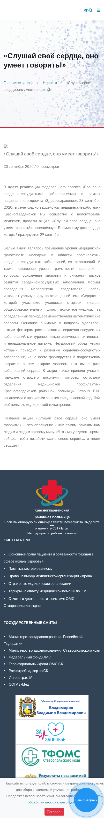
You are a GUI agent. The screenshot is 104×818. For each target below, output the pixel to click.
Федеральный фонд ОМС (30, 657)
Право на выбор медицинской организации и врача (50, 576)
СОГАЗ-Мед (19, 684)
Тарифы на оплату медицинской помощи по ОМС (48, 591)
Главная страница (18, 82)
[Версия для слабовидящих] (85, 10)
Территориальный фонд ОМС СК (36, 664)
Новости (50, 82)
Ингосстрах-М (20, 677)
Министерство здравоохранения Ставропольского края (54, 650)
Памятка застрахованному (30, 568)
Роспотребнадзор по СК (28, 670)
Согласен (54, 811)
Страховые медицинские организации (39, 583)
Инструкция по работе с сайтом (52, 533)
